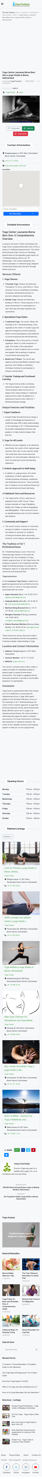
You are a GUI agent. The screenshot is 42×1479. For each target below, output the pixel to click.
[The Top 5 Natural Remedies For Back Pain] (31, 1264)
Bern (15, 15)
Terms (25, 1455)
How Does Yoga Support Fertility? (15, 1381)
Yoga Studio (9, 876)
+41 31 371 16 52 (13, 1084)
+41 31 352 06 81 (13, 935)
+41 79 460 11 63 (13, 1134)
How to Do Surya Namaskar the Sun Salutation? (20, 1392)
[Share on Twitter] (28, 1150)
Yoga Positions (16, 81)
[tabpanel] (21, 109)
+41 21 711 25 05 (11, 161)
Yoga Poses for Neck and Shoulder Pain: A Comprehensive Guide (10, 1304)
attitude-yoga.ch (18, 630)
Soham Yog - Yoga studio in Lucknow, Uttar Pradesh (22, 1441)
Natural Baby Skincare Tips (8, 1274)
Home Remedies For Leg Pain (30, 1331)
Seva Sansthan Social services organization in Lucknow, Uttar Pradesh (23, 1432)
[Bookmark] (5, 862)
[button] (4, 1235)
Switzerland (33, 12)
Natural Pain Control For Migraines (31, 1300)
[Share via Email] (6, 1155)
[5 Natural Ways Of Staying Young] (11, 1321)
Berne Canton (6, 15)
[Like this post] (18, 1150)
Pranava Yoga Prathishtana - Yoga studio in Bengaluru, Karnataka (25, 1407)
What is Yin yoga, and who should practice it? (19, 1387)
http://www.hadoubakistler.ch (19, 604)
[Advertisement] (21, 45)
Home (17, 12)
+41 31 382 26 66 (13, 886)
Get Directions (15, 214)
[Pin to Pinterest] (33, 1150)
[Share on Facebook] (23, 1150)
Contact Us (36, 1455)
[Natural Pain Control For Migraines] (31, 1290)
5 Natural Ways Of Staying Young (10, 1331)
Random (7, 837)
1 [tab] (21, 124)
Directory (24, 12)
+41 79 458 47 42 (13, 985)
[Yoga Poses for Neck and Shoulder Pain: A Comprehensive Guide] (11, 1290)
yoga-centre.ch (19, 661)
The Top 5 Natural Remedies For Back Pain (30, 1275)
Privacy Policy (14, 1455)
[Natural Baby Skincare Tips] (11, 1264)
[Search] (39, 4)
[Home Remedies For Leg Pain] (31, 1321)
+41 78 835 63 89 (13, 1035)
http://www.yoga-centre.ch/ (15, 166)
